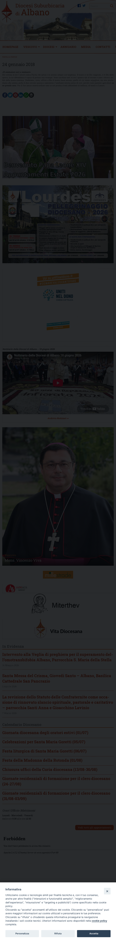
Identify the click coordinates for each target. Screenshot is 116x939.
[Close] (107, 891)
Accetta (93, 933)
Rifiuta (57, 933)
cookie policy (99, 920)
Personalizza (22, 933)
